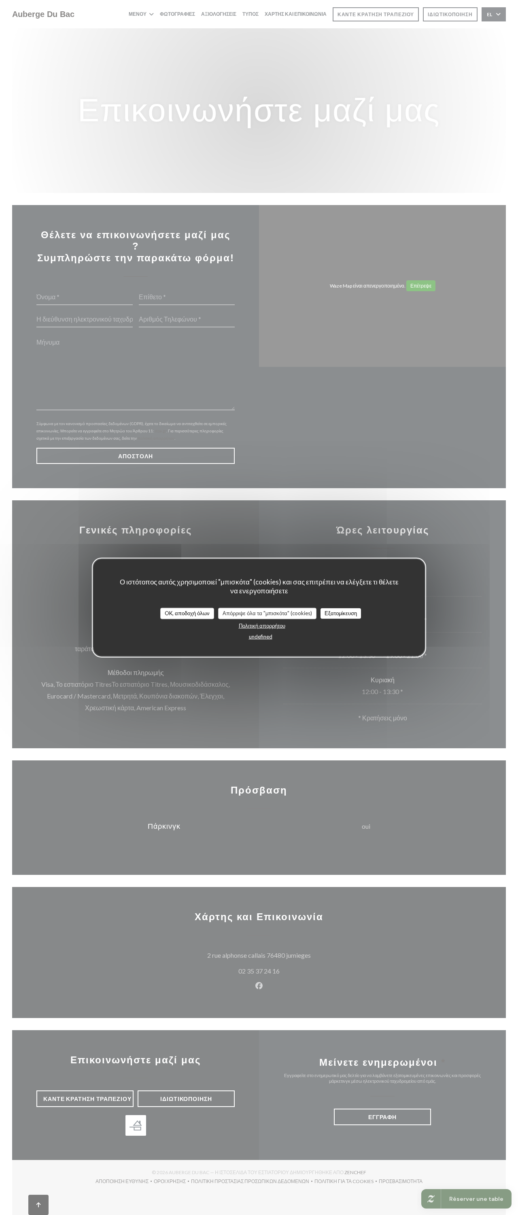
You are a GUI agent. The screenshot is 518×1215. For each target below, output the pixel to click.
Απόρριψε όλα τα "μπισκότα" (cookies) (267, 613)
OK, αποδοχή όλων (187, 613)
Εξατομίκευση (341, 613)
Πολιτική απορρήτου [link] (262, 625)
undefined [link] (260, 636)
